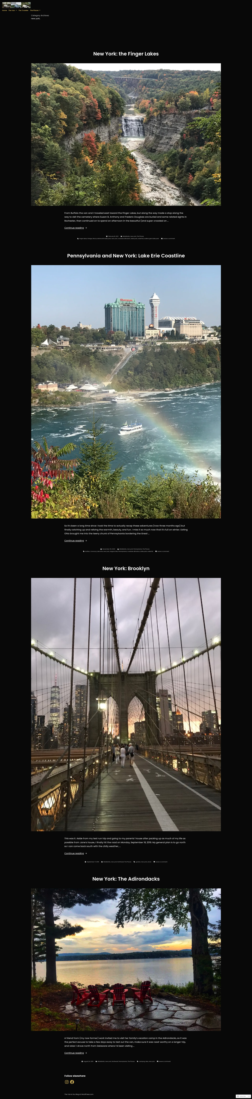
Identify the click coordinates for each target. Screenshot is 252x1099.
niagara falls (114, 551)
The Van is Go (69, 1094)
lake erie (100, 551)
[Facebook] (72, 1082)
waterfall (141, 238)
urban (149, 862)
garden (138, 862)
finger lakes (83, 238)
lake (146, 1061)
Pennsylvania (137, 549)
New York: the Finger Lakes (126, 53)
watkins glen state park (151, 238)
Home (4, 10)
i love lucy (93, 551)
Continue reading (74, 227)
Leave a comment (169, 238)
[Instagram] (66, 1082)
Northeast (120, 862)
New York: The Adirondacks (126, 878)
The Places (34, 10)
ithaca (95, 238)
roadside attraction (124, 238)
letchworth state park (104, 238)
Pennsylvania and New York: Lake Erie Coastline (126, 255)
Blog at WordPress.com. (85, 1094)
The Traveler (23, 10)
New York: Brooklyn (126, 568)
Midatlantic (126, 236)
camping (142, 1061)
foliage (90, 238)
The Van (11, 10)
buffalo (87, 551)
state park (134, 238)
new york (133, 236)
